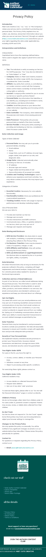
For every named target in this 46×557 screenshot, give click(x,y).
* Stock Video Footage (12, 493)
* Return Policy (9, 516)
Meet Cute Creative (25, 551)
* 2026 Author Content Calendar (15, 488)
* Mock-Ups (8, 491)
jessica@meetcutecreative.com (23, 448)
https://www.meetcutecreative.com (15, 38)
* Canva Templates (10, 490)
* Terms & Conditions (11, 517)
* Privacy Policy (9, 512)
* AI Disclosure (9, 514)
